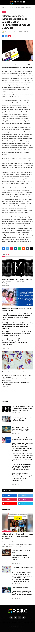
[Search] (32, 3)
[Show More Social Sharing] (12, 36)
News (3, 12)
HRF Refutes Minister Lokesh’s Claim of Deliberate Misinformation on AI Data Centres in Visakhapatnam (17, 281)
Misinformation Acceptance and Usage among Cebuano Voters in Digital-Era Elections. (21, 418)
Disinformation (6, 530)
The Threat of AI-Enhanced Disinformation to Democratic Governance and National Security (22, 429)
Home (3, 622)
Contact (30, 622)
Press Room (9, 31)
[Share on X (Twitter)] (6, 36)
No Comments (29, 31)
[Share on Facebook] (3, 36)
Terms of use (22, 622)
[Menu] (3, 3)
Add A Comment (17, 393)
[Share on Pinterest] (9, 36)
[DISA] (17, 2)
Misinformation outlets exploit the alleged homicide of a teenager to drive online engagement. (17, 536)
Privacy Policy (11, 622)
